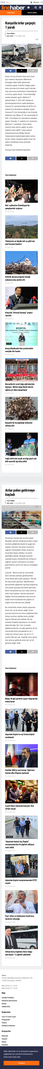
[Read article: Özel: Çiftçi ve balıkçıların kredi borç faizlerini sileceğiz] (21, 901)
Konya (9, 200)
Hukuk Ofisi (6, 1007)
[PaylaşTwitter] (21, 71)
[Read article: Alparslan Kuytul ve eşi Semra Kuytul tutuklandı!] (21, 720)
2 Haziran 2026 (10, 211)
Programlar (6, 1020)
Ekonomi (5, 1036)
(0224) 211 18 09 (11, 988)
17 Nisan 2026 (10, 428)
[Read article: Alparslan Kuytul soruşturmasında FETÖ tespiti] (21, 866)
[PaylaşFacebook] (10, 71)
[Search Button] (36, 7)
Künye (4, 1004)
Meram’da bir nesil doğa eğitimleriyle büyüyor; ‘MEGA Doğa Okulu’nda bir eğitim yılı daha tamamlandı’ (20, 387)
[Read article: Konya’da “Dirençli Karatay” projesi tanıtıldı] (21, 298)
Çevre (9, 236)
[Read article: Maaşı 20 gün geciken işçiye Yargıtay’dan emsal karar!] (21, 684)
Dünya (9, 765)
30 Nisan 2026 (10, 354)
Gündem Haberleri (8, 1026)
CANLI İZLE (11, 13)
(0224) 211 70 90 (11, 986)
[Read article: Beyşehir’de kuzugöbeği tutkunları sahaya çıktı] (21, 408)
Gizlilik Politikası (8, 998)
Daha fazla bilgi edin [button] (12, 1057)
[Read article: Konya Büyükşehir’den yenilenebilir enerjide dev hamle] (21, 334)
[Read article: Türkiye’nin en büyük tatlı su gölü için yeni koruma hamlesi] (21, 227)
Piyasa (4, 1023)
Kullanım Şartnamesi (9, 1001)
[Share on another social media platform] (33, 71)
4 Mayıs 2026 (9, 318)
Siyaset (4, 1039)
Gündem (9, 694)
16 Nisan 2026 (10, 464)
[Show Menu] (40, 7)
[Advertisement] (23, 167)
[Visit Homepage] (13, 7)
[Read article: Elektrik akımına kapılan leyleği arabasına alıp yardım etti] (21, 262)
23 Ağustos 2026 (10, 704)
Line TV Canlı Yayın (9, 1017)
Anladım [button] (21, 1063)
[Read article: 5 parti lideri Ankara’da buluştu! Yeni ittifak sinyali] (21, 791)
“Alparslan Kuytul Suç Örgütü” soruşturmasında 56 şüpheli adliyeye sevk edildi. (19, 844)
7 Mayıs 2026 (9, 247)
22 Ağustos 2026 (10, 850)
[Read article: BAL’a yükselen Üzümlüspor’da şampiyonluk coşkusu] (21, 191)
